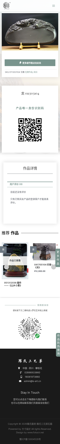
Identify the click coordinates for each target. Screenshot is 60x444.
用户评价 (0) (16, 184)
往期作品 (29, 72)
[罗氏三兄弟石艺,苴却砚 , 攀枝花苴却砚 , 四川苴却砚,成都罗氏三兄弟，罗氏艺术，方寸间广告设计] (6, 5)
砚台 (35, 72)
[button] (6, 267)
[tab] (30, 184)
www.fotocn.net (35, 432)
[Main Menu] (54, 6)
